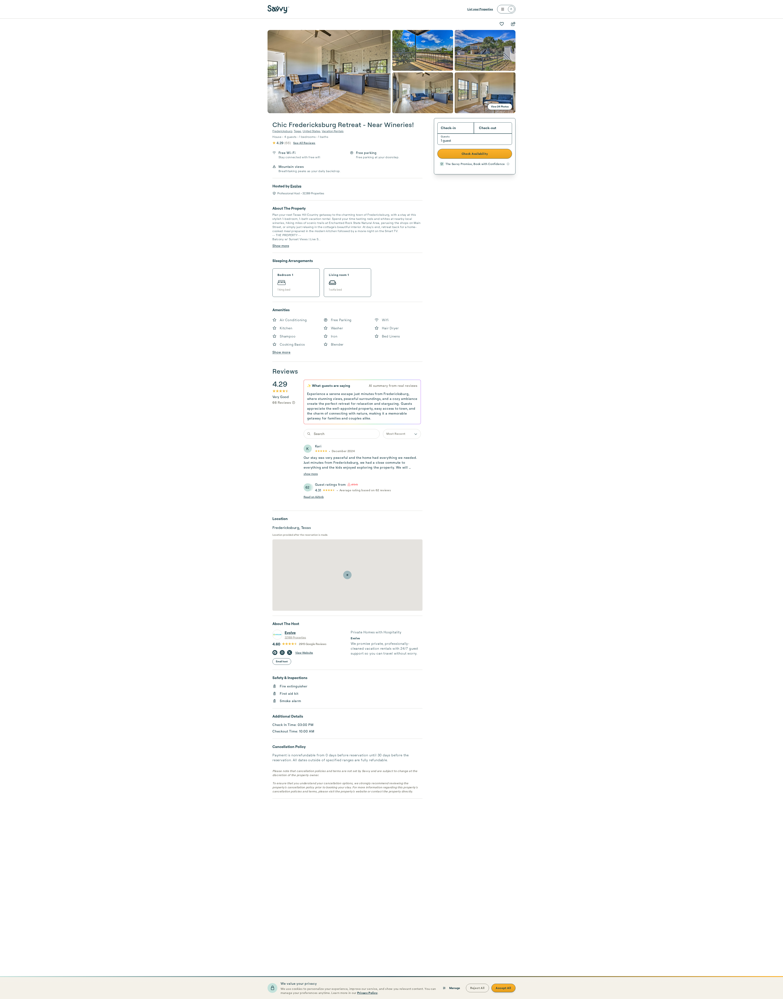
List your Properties (480, 9)
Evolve (295, 186)
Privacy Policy (367, 993)
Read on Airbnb (314, 497)
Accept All (503, 988)
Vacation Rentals (333, 131)
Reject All (477, 988)
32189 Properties (295, 637)
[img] (293, 402)
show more (311, 474)
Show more (280, 246)
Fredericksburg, (282, 131)
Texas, (298, 131)
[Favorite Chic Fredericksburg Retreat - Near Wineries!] (501, 24)
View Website (304, 652)
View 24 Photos (500, 106)
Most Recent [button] (395, 433)
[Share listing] (513, 24)
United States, (312, 131)
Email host (282, 661)
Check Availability (475, 153)
